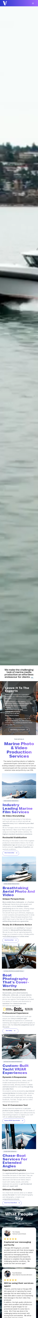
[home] (5, 3)
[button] (33, 3)
